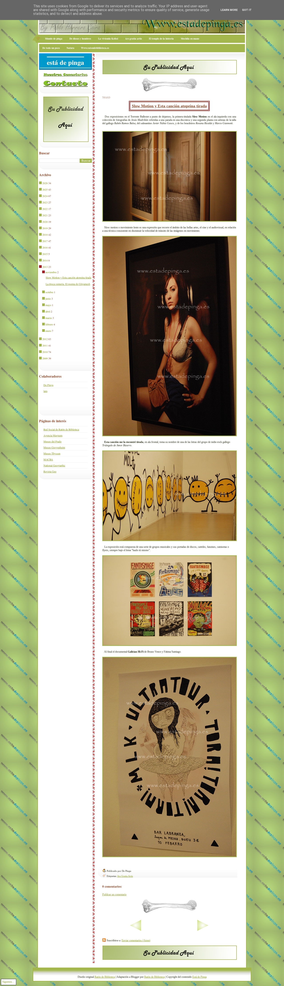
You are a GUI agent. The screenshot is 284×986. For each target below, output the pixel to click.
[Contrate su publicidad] (169, 72)
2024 (45, 196)
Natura (70, 48)
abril (47, 311)
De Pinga (48, 385)
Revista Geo (49, 471)
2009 (45, 358)
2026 (45, 183)
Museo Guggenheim (54, 447)
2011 (45, 345)
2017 (45, 241)
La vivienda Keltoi (108, 38)
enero (48, 331)
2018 (45, 234)
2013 (45, 267)
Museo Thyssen (51, 453)
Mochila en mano (190, 38)
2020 (45, 221)
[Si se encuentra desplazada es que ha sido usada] (40, 183)
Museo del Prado (52, 441)
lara (45, 391)
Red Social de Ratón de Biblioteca (61, 429)
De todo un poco (51, 48)
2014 (45, 260)
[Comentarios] (65, 75)
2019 (45, 228)
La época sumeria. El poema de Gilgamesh (68, 284)
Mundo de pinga (53, 38)
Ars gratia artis (133, 38)
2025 (45, 189)
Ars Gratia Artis (125, 876)
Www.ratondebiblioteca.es (95, 48)
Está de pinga (65, 62)
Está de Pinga (199, 976)
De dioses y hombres (80, 38)
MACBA (48, 459)
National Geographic (54, 465)
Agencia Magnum (52, 435)
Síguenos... (8, 981)
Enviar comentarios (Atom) (136, 940)
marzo (48, 318)
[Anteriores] (216, 930)
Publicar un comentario (114, 894)
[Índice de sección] (121, 930)
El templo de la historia (161, 38)
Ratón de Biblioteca (105, 976)
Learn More (229, 10)
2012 (45, 339)
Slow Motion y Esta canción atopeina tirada (169, 106)
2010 (45, 352)
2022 (45, 209)
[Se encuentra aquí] (40, 267)
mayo (48, 305)
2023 (45, 202)
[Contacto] (65, 86)
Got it (247, 10)
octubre (49, 292)
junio (48, 298)
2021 (45, 215)
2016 (45, 247)
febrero (49, 324)
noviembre (51, 272)
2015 (45, 254)
